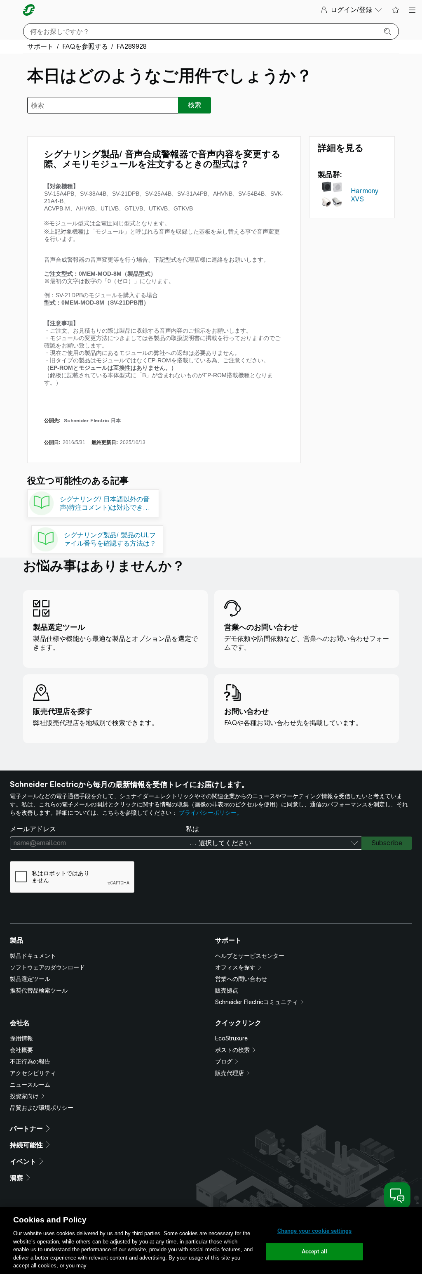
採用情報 (21, 1038)
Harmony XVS (364, 195)
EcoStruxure (231, 1038)
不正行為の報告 (30, 1061)
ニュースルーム (30, 1084)
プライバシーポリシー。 (210, 812)
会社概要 (21, 1050)
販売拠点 (226, 990)
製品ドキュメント (33, 956)
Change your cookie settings (314, 1231)
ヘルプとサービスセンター (249, 956)
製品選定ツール (30, 979)
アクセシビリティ (33, 1073)
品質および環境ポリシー (41, 1107)
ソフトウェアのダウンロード (47, 967)
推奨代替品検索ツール (39, 990)
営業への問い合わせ (241, 979)
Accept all (314, 1251)
